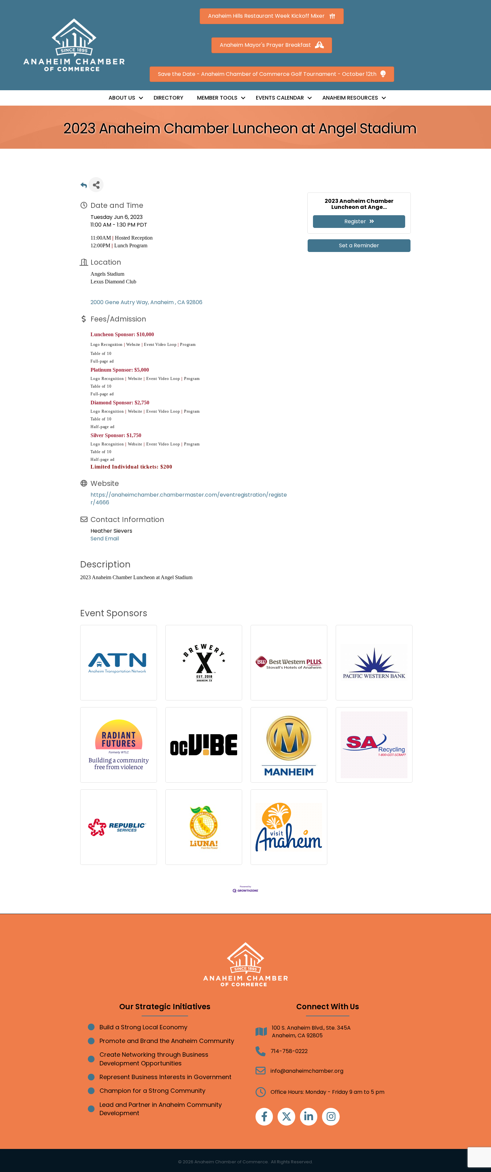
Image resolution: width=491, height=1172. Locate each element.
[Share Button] (96, 184)
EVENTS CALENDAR (280, 98)
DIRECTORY (168, 98)
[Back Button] (83, 186)
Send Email (105, 538)
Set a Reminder (359, 245)
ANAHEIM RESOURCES (350, 98)
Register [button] (355, 221)
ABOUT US (122, 98)
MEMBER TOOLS (217, 98)
